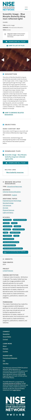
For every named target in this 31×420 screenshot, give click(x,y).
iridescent (17, 226)
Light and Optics (8, 212)
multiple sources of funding (12, 383)
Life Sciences (7, 205)
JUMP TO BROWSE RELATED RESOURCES (14, 114)
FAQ (4, 361)
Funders (5, 351)
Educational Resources (14, 186)
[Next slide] (28, 60)
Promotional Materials (10, 358)
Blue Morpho (7, 220)
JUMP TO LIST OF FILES (16, 45)
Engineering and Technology (12, 201)
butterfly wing (7, 226)
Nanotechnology (8, 203)
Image (5, 232)
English (14, 195)
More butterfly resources (15, 172)
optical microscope (19, 229)
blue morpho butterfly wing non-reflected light (14, 252)
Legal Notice (17, 390)
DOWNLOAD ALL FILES (17, 41)
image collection (15, 232)
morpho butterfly (8, 239)
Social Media (7, 337)
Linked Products (8, 271)
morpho (14, 223)
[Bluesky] (11, 414)
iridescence (7, 229)
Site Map (5, 363)
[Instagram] (14, 414)
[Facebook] (8, 414)
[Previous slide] (2, 60)
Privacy (22, 388)
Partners (5, 349)
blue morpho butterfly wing (11, 242)
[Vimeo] (23, 414)
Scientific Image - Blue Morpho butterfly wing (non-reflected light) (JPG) (16, 157)
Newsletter (6, 334)
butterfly (6, 223)
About (5, 346)
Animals (5, 208)
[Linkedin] (17, 414)
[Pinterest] (20, 414)
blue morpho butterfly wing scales (13, 248)
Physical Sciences (8, 210)
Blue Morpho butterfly (20, 220)
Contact (5, 339)
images (16, 235)
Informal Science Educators (12, 192)
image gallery (7, 235)
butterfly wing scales (9, 245)
